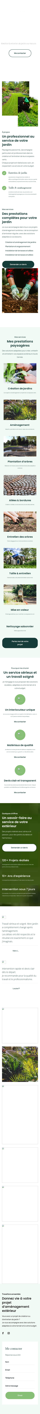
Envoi (20, 1395)
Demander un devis (18, 264)
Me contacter (20, 53)
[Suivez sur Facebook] (3, 1333)
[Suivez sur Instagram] (8, 1333)
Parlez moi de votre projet (20, 643)
